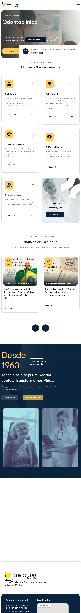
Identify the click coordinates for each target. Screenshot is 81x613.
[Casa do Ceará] (10, 4)
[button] (35, 328)
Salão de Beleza (54, 147)
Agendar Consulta (34, 40)
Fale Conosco (53, 215)
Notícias (27, 283)
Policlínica (10, 94)
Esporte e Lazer (13, 195)
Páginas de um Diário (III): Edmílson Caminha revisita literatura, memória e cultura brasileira (60, 292)
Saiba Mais (11, 51)
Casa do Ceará (11, 283)
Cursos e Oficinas (14, 144)
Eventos (22, 283)
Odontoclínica (53, 94)
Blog (19, 283)
